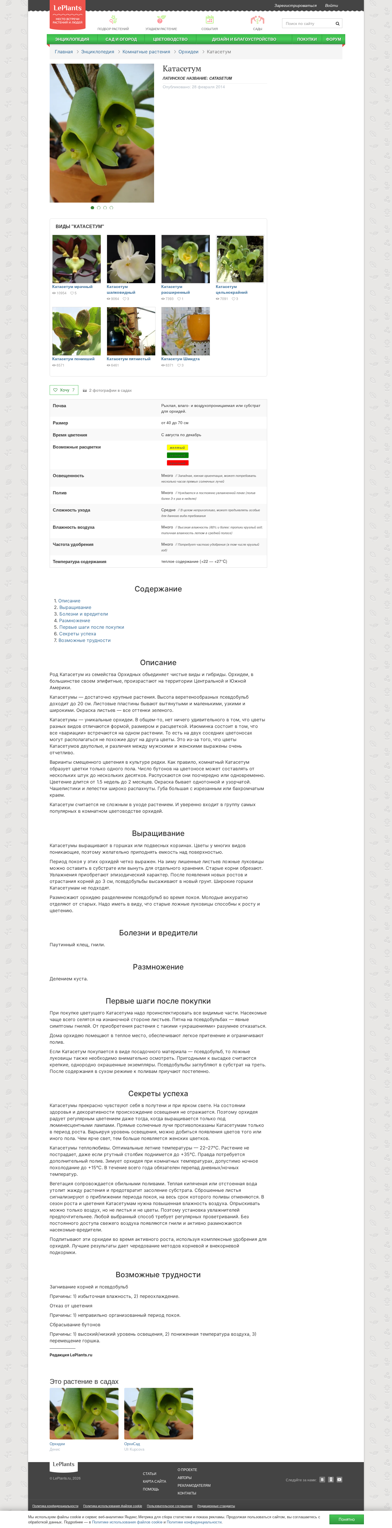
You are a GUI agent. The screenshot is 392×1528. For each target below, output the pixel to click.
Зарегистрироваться (295, 5)
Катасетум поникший (73, 358)
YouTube (339, 1479)
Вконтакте (322, 1479)
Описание (69, 601)
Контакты (187, 1492)
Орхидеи (188, 51)
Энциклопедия (72, 39)
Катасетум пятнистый (129, 358)
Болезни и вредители (83, 614)
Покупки (307, 39)
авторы (185, 1477)
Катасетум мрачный (72, 286)
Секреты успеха (77, 633)
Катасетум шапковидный (121, 289)
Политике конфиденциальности (194, 1522)
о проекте (187, 1469)
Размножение (74, 620)
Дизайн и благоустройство (244, 39)
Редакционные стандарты (216, 1505)
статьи (149, 1473)
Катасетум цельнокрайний (232, 289)
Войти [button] (331, 5)
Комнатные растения (146, 51)
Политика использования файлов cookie (112, 1505)
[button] (102, 133)
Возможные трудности (85, 640)
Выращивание (75, 607)
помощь (151, 1488)
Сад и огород (121, 39)
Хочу (67, 389)
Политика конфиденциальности (55, 1505)
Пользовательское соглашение (170, 1505)
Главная (64, 51)
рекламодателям (194, 1485)
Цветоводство (170, 39)
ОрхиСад (132, 1443)
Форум (333, 39)
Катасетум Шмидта (180, 358)
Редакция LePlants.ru (71, 1354)
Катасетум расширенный (175, 289)
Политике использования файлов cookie (127, 1522)
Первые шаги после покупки (91, 627)
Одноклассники (331, 1479)
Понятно (347, 1519)
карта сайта (154, 1481)
